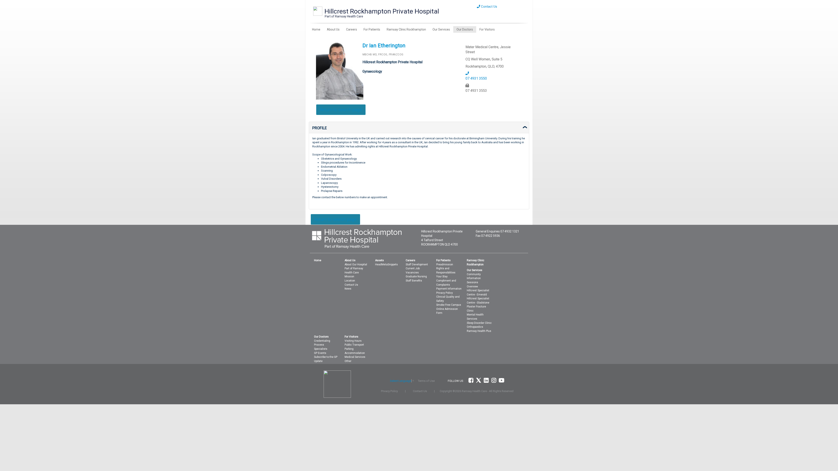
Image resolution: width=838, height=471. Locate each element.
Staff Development (417, 264)
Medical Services (355, 356)
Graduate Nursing (416, 276)
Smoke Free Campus (448, 304)
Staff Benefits (414, 280)
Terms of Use (426, 380)
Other (348, 361)
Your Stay (442, 276)
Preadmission (444, 264)
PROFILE (319, 128)
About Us (333, 29)
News (348, 288)
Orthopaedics (475, 326)
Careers (351, 29)
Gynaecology (372, 71)
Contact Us (488, 7)
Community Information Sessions (474, 278)
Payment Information (449, 288)
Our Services (441, 29)
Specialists (320, 348)
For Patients (372, 29)
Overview (472, 286)
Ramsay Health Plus (479, 331)
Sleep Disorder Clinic (479, 322)
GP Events (320, 353)
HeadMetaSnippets (386, 264)
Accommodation (355, 353)
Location (350, 280)
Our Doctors (465, 29)
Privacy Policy (444, 292)
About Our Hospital (356, 264)
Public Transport (354, 344)
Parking (349, 348)
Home (316, 29)
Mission (349, 276)
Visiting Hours (353, 340)
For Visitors (487, 29)
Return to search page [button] (341, 109)
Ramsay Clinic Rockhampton (406, 29)
